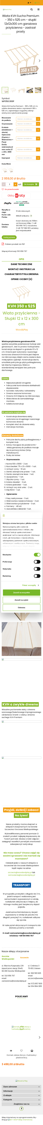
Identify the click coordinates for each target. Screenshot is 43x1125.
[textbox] (26, 119)
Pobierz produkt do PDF (15, 244)
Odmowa (21, 607)
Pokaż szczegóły (29, 585)
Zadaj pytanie (9, 237)
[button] (21, 1087)
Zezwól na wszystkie (21, 592)
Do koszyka (29, 184)
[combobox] (28, 119)
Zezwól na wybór (21, 600)
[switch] (37, 562)
